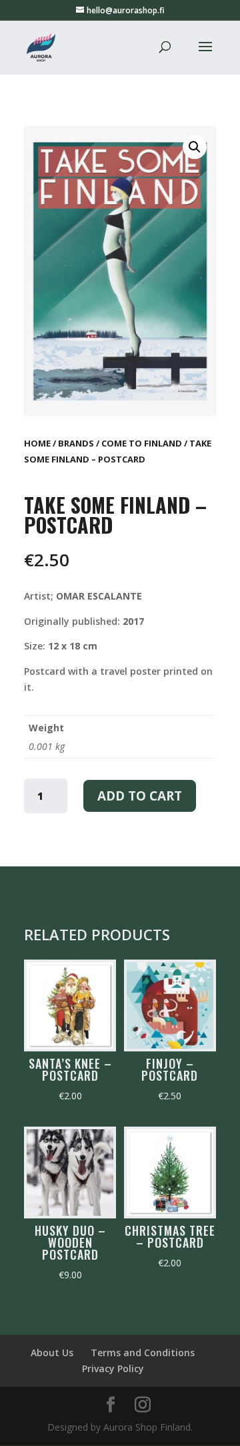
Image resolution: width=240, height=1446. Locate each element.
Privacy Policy (113, 1368)
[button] (195, 147)
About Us (52, 1352)
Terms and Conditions (143, 1352)
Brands (76, 443)
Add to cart (139, 796)
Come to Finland (141, 443)
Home (37, 443)
